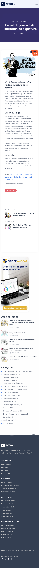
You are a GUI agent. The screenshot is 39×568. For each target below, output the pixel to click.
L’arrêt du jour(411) (9, 420)
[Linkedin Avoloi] (8, 559)
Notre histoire (6, 464)
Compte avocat (6, 510)
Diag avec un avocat (8, 501)
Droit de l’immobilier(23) (11, 375)
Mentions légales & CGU (9, 556)
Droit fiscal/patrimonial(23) (12, 405)
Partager (12, 190)
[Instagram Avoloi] (11, 559)
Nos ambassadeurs (8, 528)
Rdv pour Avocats (7, 482)
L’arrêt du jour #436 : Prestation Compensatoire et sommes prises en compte (22, 322)
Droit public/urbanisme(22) (12, 411)
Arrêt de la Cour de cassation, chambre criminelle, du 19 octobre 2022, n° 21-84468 (18, 176)
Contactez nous (7, 534)
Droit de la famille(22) (10, 378)
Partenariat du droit (8, 492)
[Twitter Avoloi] (5, 559)
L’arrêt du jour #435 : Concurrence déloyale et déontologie (21, 332)
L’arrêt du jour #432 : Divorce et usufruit (23, 357)
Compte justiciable (8, 507)
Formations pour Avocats (10, 486)
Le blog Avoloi (6, 537)
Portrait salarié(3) (9, 423)
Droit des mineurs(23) (11, 399)
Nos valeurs (5, 467)
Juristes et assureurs (8, 489)
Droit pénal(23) (8, 408)
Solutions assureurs (8, 525)
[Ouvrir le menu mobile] (36, 4)
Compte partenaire (8, 516)
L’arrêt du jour (21, 21)
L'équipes (4, 470)
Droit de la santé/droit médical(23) (15, 386)
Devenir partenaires (8, 504)
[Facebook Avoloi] (2, 559)
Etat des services (7, 531)
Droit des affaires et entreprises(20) (16, 389)
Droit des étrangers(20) (11, 395)
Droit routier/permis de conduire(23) (16, 414)
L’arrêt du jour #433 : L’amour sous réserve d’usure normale (21, 349)
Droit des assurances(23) (12, 392)
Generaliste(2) (8, 417)
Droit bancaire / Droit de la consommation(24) (19, 371)
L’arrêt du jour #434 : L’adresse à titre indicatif (22, 340)
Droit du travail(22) (9, 402)
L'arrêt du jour (6, 473)
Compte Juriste (6, 513)
